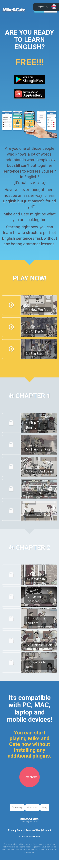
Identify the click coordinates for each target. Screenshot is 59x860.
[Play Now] (29, 786)
